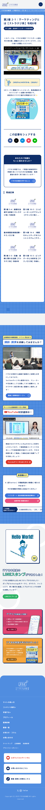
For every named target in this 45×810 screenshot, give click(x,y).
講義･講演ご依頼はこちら (20, 779)
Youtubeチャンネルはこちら (18, 462)
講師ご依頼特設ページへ (16, 395)
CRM (34, 509)
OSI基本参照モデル (23, 509)
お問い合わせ (8, 738)
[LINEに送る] (35, 140)
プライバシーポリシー (11, 748)
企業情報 (18, 743)
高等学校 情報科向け (21, 501)
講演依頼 (6, 722)
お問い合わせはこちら (19, 768)
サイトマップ (7, 743)
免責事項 (26, 743)
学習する (17, 10)
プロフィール (8, 717)
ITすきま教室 (6, 10)
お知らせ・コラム (9, 732)
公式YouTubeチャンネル (20, 758)
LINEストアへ (10, 596)
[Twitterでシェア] (16, 142)
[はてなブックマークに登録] (22, 140)
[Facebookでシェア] (10, 142)
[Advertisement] (22, 284)
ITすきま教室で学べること (20, 181)
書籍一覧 (6, 727)
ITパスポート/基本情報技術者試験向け (21, 495)
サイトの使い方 (9, 702)
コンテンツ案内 (9, 707)
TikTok (25, 790)
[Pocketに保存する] (28, 142)
